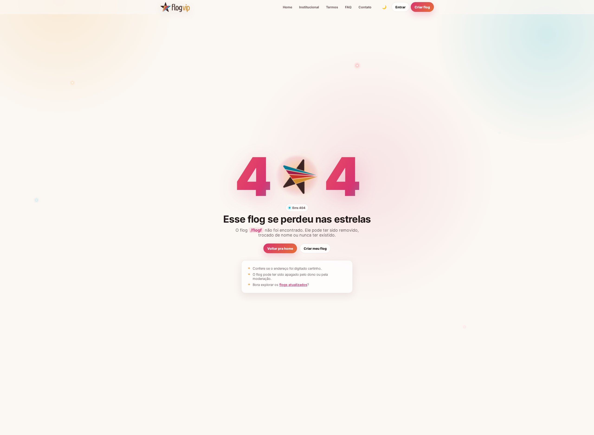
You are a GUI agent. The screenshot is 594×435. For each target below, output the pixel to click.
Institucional (309, 7)
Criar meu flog (315, 248)
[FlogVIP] (175, 7)
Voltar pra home (280, 248)
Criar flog (422, 7)
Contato (364, 7)
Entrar (400, 7)
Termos (332, 7)
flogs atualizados (293, 285)
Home (287, 7)
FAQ (348, 7)
